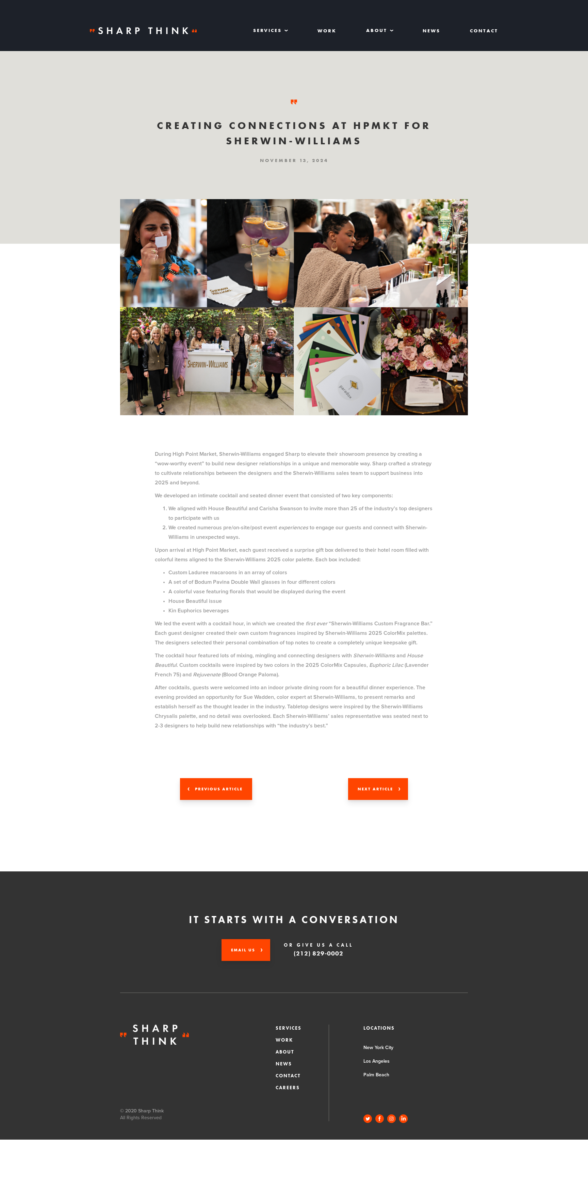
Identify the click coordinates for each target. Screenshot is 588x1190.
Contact (484, 31)
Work (327, 31)
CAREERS (288, 1087)
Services (288, 1028)
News (431, 31)
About (285, 1052)
